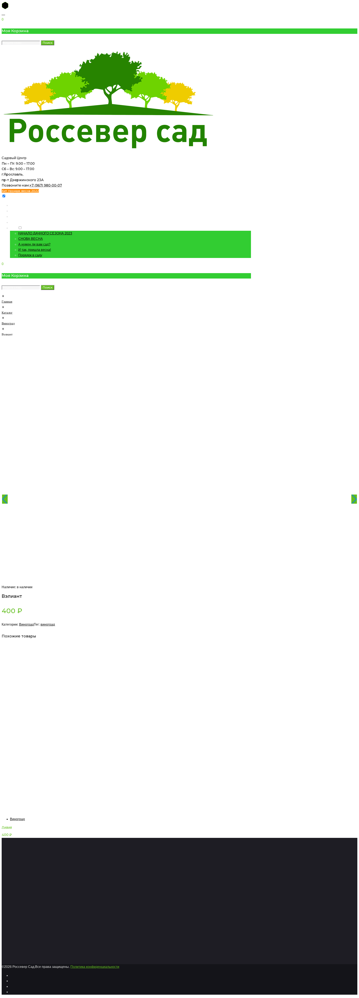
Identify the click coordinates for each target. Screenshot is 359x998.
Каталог (16, 210)
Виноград (8, 323)
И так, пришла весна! (34, 250)
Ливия (7, 827)
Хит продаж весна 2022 (20, 191)
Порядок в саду (30, 255)
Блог (13, 227)
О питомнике (20, 222)
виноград (48, 624)
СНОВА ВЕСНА (30, 239)
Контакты (17, 216)
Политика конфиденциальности (94, 967)
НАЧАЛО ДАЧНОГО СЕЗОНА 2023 (45, 233)
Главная (16, 205)
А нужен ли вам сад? (34, 244)
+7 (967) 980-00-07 (46, 185)
